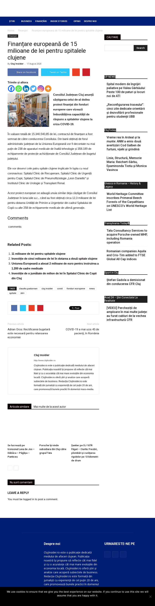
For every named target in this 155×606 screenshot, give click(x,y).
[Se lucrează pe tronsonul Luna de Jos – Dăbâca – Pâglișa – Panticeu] (21, 428)
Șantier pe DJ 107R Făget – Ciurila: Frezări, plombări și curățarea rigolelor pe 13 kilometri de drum (84, 453)
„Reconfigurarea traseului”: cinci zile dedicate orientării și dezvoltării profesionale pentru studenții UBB (126, 110)
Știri (12, 21)
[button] (141, 21)
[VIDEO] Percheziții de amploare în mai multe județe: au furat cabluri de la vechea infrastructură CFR (127, 314)
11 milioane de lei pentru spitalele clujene (38, 253)
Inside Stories (58, 21)
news (92, 288)
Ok (77, 600)
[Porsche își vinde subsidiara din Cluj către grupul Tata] (53, 428)
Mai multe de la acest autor (50, 406)
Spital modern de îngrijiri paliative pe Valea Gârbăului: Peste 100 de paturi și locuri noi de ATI (126, 90)
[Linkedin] (26, 88)
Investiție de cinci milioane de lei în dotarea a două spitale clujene (54, 258)
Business (26, 21)
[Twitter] (33, 88)
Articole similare (19, 406)
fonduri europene (76, 288)
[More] (48, 88)
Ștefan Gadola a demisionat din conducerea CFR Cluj (126, 282)
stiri (22, 293)
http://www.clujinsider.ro (44, 360)
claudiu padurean (28, 288)
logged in (28, 499)
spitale (12, 293)
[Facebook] (11, 88)
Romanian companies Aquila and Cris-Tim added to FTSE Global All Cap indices (126, 255)
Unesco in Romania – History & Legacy (122, 185)
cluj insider (47, 288)
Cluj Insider (17, 63)
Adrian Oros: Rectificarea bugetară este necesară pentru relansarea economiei (29, 333)
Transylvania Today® (117, 223)
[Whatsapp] (18, 88)
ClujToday (110, 130)
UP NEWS (109, 76)
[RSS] (115, 554)
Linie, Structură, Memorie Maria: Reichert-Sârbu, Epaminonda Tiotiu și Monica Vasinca (127, 164)
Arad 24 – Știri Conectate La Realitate (121, 299)
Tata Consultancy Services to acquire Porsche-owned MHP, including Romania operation (127, 236)
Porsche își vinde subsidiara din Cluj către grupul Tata (52, 449)
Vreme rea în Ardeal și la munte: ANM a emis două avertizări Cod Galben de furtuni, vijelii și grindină (124, 143)
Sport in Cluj (111, 272)
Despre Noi (90, 21)
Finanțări (41, 21)
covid (60, 288)
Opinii (77, 21)
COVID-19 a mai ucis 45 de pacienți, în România (82, 331)
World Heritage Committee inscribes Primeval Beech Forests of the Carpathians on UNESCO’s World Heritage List (127, 202)
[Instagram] (40, 88)
